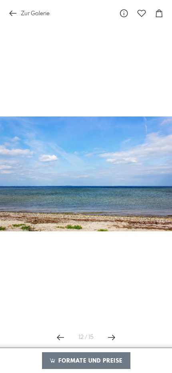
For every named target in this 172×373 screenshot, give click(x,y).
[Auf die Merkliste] (141, 13)
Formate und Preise (89, 361)
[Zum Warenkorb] (159, 13)
